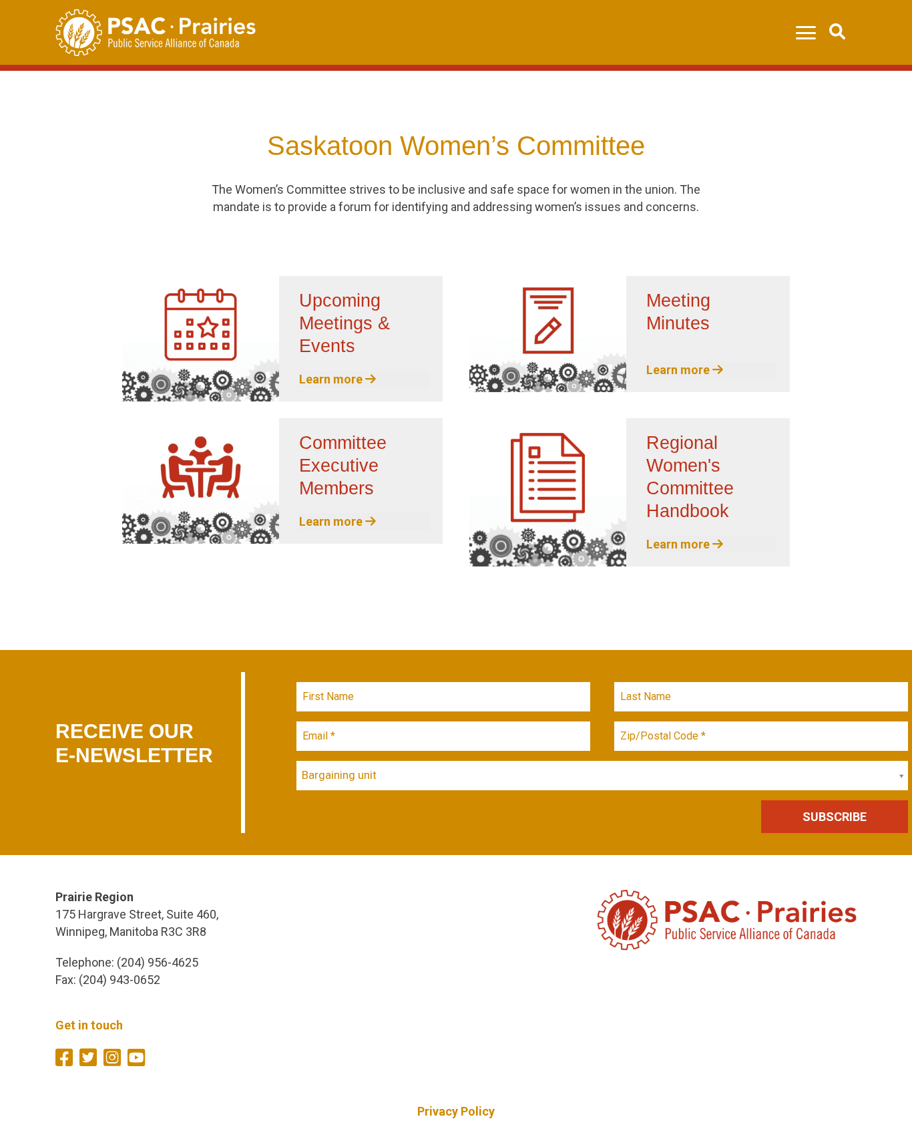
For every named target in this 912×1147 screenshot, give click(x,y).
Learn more (332, 379)
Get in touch (89, 1025)
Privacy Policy (456, 1111)
